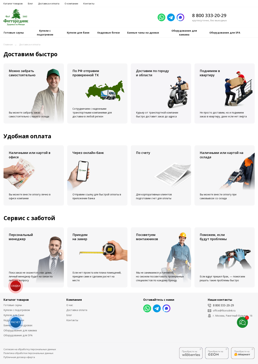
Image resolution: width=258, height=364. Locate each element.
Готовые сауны (13, 305)
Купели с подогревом (17, 310)
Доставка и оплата (48, 3)
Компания (74, 300)
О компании (71, 3)
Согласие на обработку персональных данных (30, 349)
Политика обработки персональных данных (28, 353)
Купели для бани (14, 315)
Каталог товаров (13, 3)
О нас (69, 305)
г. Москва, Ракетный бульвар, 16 (232, 315)
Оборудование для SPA (18, 335)
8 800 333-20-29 (209, 15)
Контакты (88, 3)
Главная (8, 44)
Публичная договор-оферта (19, 357)
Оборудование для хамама (20, 330)
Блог (30, 3)
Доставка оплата (76, 310)
